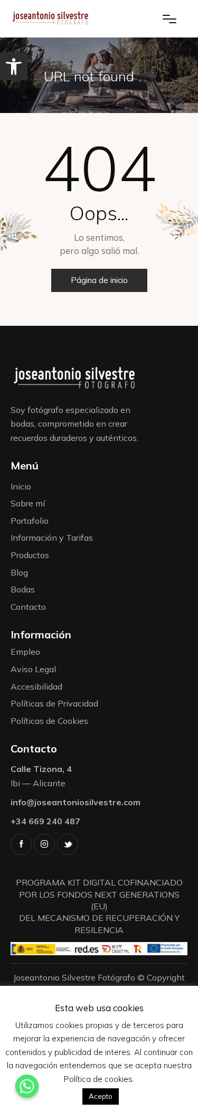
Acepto (100, 1096)
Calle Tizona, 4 (41, 769)
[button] (13, 66)
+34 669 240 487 (45, 821)
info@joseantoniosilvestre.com (75, 802)
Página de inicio (99, 280)
